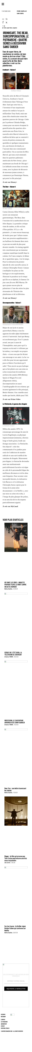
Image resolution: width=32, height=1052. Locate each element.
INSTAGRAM (3, 1016)
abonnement (4, 1024)
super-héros (9, 28)
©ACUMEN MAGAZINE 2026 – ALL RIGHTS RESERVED (12, 1031)
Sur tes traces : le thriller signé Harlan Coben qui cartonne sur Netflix (15, 928)
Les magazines (4, 1022)
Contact (3, 1026)
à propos (3, 1019)
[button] (3, 18)
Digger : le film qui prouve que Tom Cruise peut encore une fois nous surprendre (15, 858)
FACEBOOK (3, 1014)
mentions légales (5, 1028)
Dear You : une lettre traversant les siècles (15, 789)
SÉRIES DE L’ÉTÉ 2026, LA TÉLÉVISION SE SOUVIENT (13, 653)
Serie (5, 28)
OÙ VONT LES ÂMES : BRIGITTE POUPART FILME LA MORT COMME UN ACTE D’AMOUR (15, 584)
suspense (15, 28)
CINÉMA (22, 13)
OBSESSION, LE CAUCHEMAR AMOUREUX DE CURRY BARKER (14, 721)
